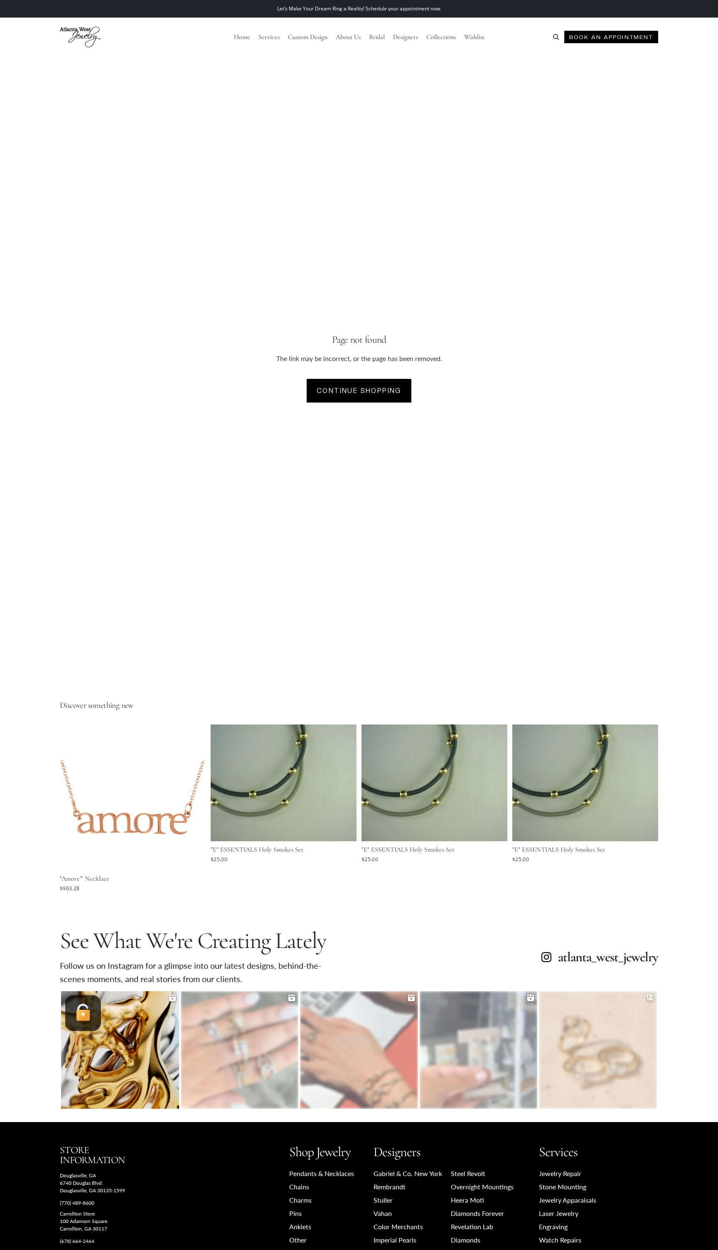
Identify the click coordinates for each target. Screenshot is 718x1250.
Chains (299, 1187)
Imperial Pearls (395, 1240)
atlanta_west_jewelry (608, 957)
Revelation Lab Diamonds (472, 1233)
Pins (295, 1213)
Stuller (383, 1200)
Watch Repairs (560, 1240)
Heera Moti (467, 1200)
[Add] (192, 857)
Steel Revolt (468, 1173)
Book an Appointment (611, 37)
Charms (300, 1200)
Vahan (383, 1213)
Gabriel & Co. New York (408, 1173)
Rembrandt (390, 1187)
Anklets (300, 1226)
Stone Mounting (562, 1187)
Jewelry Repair (560, 1173)
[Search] (556, 37)
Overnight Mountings (482, 1187)
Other (298, 1240)
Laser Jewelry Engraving (558, 1219)
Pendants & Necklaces (321, 1173)
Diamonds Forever (477, 1213)
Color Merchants (398, 1226)
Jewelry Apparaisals (567, 1200)
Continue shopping (359, 391)
